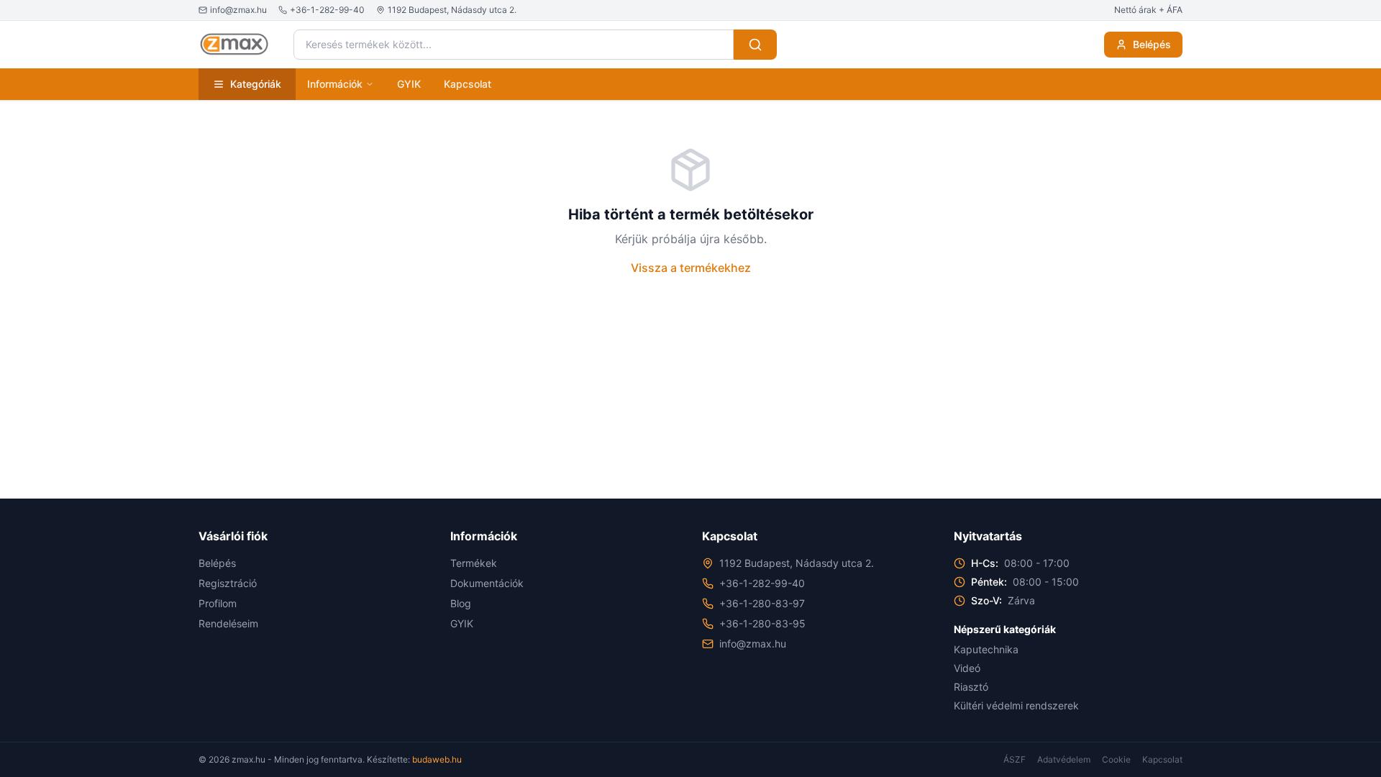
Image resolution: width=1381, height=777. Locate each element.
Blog (460, 603)
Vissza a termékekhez (691, 267)
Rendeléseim (228, 623)
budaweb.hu (437, 759)
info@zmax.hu (752, 643)
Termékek (473, 563)
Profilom (218, 603)
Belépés (1152, 44)
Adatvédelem (1063, 759)
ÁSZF (1014, 759)
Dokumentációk (487, 583)
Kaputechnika (986, 649)
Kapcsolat (467, 84)
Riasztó (971, 687)
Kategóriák (255, 84)
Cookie (1116, 759)
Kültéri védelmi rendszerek (1016, 705)
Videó (967, 668)
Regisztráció (228, 583)
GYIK (409, 84)
